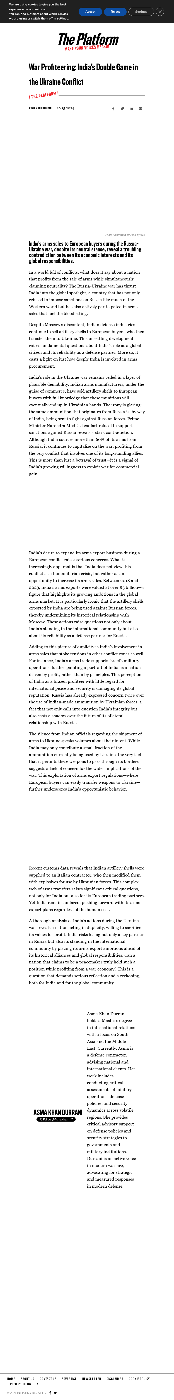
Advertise (69, 1379)
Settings (141, 12)
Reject (115, 12)
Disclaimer (114, 1379)
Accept (90, 12)
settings (62, 19)
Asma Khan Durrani (40, 108)
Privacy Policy (20, 1384)
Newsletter (91, 1379)
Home (11, 1379)
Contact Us (48, 1379)
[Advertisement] (87, 513)
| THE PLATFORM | (44, 95)
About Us (27, 1379)
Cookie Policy (139, 1379)
